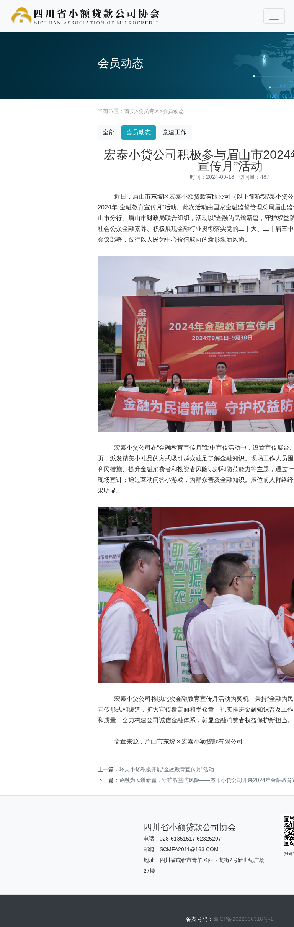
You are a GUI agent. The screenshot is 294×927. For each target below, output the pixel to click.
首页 (129, 111)
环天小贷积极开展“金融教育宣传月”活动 (166, 769)
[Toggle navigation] (274, 16)
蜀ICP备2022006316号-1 (243, 919)
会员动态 (173, 111)
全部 (109, 132)
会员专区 (149, 111)
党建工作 (174, 132)
